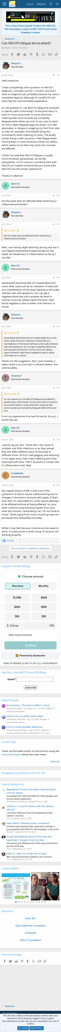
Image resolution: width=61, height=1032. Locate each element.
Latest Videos (10, 868)
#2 (58, 195)
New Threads (10, 700)
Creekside (17, 473)
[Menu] (4, 4)
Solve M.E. (30, 918)
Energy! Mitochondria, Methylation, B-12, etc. (28, 733)
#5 (58, 326)
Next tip (55, 761)
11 (45, 902)
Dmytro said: (10, 393)
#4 (58, 277)
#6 (58, 387)
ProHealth (30, 933)
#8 (58, 485)
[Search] (57, 4)
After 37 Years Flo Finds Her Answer (27, 853)
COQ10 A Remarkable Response (24, 726)
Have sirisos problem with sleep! (25, 716)
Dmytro (7, 47)
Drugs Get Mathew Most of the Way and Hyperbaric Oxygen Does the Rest (29, 838)
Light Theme (10, 1013)
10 (42, 902)
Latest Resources (13, 784)
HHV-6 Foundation (30, 940)
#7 (58, 439)
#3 (58, 224)
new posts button (12, 754)
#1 (58, 75)
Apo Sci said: (10, 230)
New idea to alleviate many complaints (28, 823)
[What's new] (50, 4)
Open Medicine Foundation (30, 925)
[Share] (54, 75)
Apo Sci (15, 183)
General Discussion (16, 711)
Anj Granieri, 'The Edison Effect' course (28, 705)
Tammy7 (16, 375)
